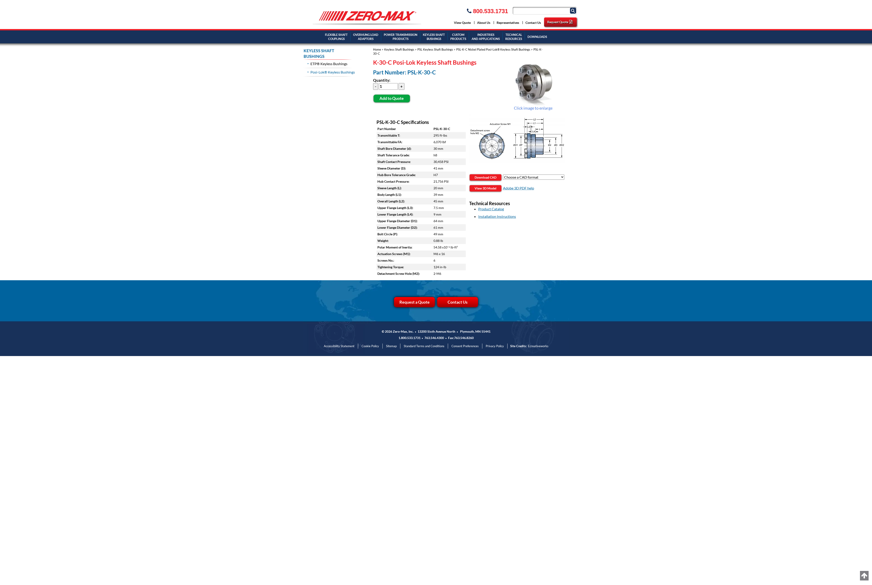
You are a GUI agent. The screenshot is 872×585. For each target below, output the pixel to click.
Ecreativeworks (538, 346)
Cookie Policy (370, 346)
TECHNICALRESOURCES (513, 37)
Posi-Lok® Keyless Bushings (332, 72)
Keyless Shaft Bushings (399, 49)
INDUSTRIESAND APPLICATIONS (486, 37)
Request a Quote (414, 302)
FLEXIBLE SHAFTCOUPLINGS (336, 37)
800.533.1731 (489, 11)
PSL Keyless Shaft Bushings (435, 49)
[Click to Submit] (573, 10)
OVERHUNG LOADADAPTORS (365, 37)
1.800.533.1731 (410, 338)
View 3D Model (485, 188)
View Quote (462, 23)
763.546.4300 (434, 338)
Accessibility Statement (339, 346)
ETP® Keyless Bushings (328, 63)
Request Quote (557, 22)
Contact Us (533, 23)
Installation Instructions (497, 216)
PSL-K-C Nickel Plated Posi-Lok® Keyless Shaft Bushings (493, 49)
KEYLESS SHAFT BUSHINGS (434, 37)
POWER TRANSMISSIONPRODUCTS (400, 37)
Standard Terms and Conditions (424, 346)
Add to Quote (391, 98)
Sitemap (391, 346)
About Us (483, 23)
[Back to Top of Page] (864, 575)
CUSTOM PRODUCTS (458, 37)
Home (377, 49)
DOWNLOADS (537, 37)
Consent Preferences (465, 346)
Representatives (508, 23)
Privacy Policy (495, 346)
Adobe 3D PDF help (518, 188)
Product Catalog (491, 209)
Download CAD (485, 177)
